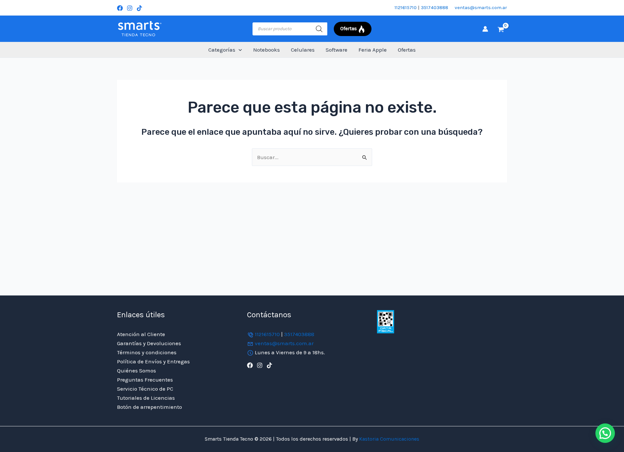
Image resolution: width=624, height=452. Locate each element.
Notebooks (266, 49)
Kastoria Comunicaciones (388, 439)
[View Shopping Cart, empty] (501, 29)
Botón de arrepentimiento (149, 407)
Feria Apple (372, 49)
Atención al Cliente (141, 334)
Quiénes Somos (136, 370)
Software (336, 49)
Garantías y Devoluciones (149, 343)
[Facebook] (120, 8)
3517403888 (434, 7)
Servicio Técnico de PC (145, 388)
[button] (238, 49)
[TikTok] (139, 8)
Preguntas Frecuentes (145, 379)
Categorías (221, 49)
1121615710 (406, 7)
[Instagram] (130, 8)
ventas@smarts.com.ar (481, 7)
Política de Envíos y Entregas (153, 361)
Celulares (303, 49)
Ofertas (407, 49)
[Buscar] (319, 28)
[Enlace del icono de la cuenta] (485, 29)
